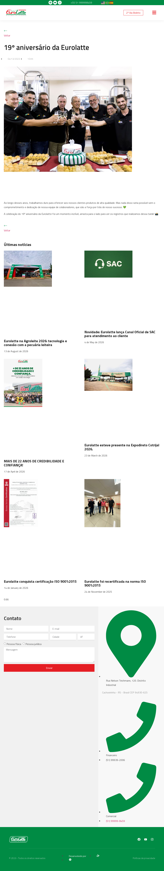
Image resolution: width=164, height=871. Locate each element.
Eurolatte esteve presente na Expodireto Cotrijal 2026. (121, 447)
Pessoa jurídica (33, 644)
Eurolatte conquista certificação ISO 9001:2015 (40, 581)
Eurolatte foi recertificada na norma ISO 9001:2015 (115, 583)
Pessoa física (14, 644)
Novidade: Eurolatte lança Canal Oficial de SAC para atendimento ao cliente (119, 334)
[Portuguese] (107, 2)
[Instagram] (60, 2)
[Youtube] (55, 2)
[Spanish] (111, 2)
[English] (103, 2)
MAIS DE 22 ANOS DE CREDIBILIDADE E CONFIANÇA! (34, 463)
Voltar (7, 35)
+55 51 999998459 (81, 2)
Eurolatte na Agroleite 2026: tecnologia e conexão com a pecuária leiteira (35, 343)
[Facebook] (50, 2)
